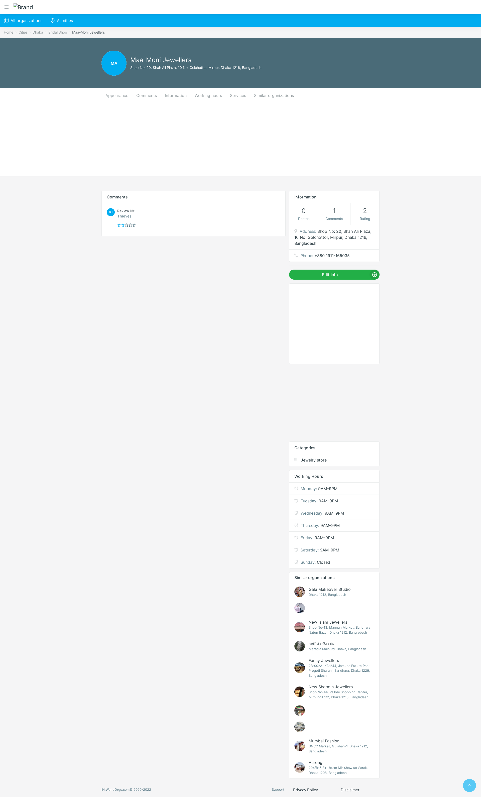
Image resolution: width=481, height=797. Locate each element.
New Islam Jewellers (328, 622)
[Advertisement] (240, 140)
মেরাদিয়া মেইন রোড (321, 643)
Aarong (315, 762)
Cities (23, 32)
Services (238, 95)
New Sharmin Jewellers (331, 686)
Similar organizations (274, 95)
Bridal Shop (57, 32)
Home (8, 32)
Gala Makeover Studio (330, 589)
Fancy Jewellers (324, 660)
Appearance (116, 95)
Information (176, 95)
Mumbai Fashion (324, 740)
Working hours (208, 95)
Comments (146, 95)
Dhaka (38, 32)
